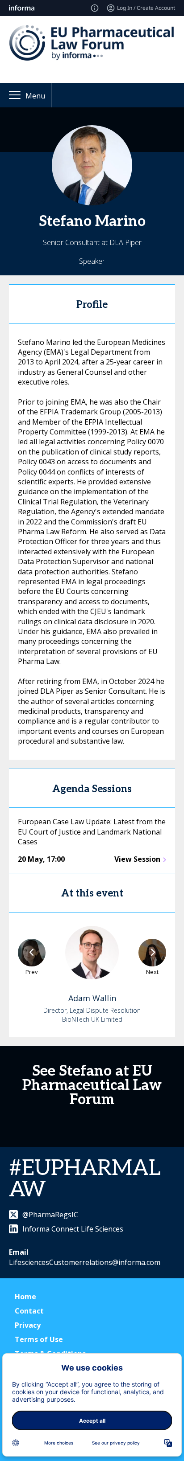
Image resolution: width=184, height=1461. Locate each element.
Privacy (28, 1325)
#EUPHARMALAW (84, 1179)
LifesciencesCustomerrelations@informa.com (84, 1262)
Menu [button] (35, 96)
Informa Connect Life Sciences (72, 1229)
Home (25, 1296)
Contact (29, 1311)
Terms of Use (39, 1339)
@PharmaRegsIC (50, 1215)
